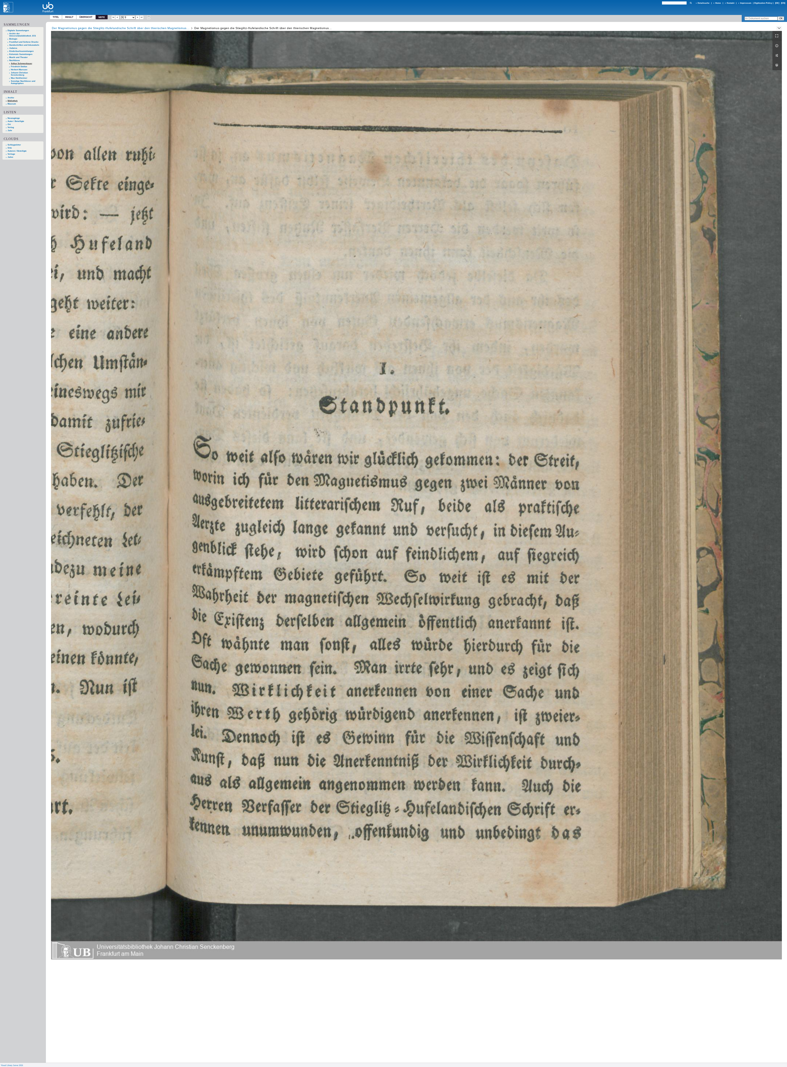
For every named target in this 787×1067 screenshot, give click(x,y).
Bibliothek (13, 101)
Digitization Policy (763, 3)
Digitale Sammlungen (18, 30)
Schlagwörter (14, 145)
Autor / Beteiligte (16, 121)
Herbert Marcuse (19, 69)
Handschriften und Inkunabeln (24, 45)
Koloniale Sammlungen (20, 54)
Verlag (11, 127)
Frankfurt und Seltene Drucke (24, 42)
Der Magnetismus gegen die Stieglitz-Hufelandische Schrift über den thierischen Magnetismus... (120, 28)
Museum (12, 104)
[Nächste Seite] (138, 17)
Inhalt (69, 16)
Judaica (13, 48)
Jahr (10, 130)
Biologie (13, 39)
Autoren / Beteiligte (17, 151)
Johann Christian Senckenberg (19, 74)
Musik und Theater (18, 57)
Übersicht (85, 16)
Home (718, 3)
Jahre (10, 157)
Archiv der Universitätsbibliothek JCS (22, 34)
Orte (10, 148)
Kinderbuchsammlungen (21, 51)
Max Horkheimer (19, 78)
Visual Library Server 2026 (12, 1065)
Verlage (11, 154)
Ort (9, 124)
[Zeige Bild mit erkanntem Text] (149, 17)
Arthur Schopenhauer (21, 63)
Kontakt (730, 3)
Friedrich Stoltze (19, 66)
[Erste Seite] (113, 17)
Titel (56, 16)
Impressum (745, 3)
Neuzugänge (14, 118)
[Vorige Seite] (117, 17)
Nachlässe (14, 60)
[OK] (690, 3)
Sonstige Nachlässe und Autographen (23, 82)
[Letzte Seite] (142, 17)
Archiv (11, 97)
